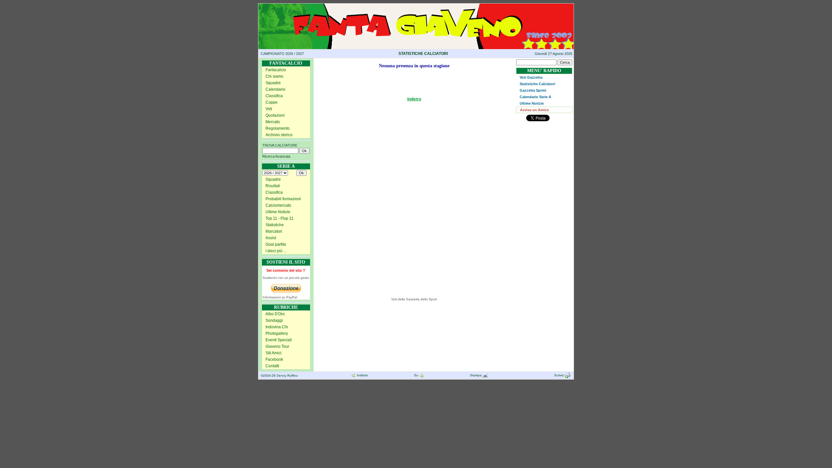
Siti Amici (273, 353)
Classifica (274, 96)
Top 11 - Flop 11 (279, 218)
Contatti (272, 366)
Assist (271, 238)
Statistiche (275, 225)
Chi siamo (274, 76)
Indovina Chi (277, 327)
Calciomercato (278, 205)
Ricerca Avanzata (276, 156)
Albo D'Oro (275, 314)
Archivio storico (279, 135)
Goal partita (276, 244)
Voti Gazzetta (531, 77)
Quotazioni (275, 115)
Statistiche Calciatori (537, 84)
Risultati (273, 186)
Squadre (273, 83)
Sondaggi (274, 320)
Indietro (414, 99)
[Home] (416, 6)
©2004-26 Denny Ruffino (279, 375)
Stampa (476, 375)
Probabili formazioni (283, 199)
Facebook (274, 359)
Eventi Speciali (279, 340)
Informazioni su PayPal (280, 297)
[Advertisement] (345, 194)
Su (416, 375)
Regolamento (278, 128)
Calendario (275, 89)
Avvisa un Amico (534, 110)
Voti (269, 109)
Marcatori (274, 231)
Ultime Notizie (278, 212)
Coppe (272, 102)
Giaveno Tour (277, 346)
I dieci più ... (276, 251)
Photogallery (277, 333)
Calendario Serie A (535, 97)
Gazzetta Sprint (533, 90)
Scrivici (559, 375)
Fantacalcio (276, 70)
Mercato (273, 122)
